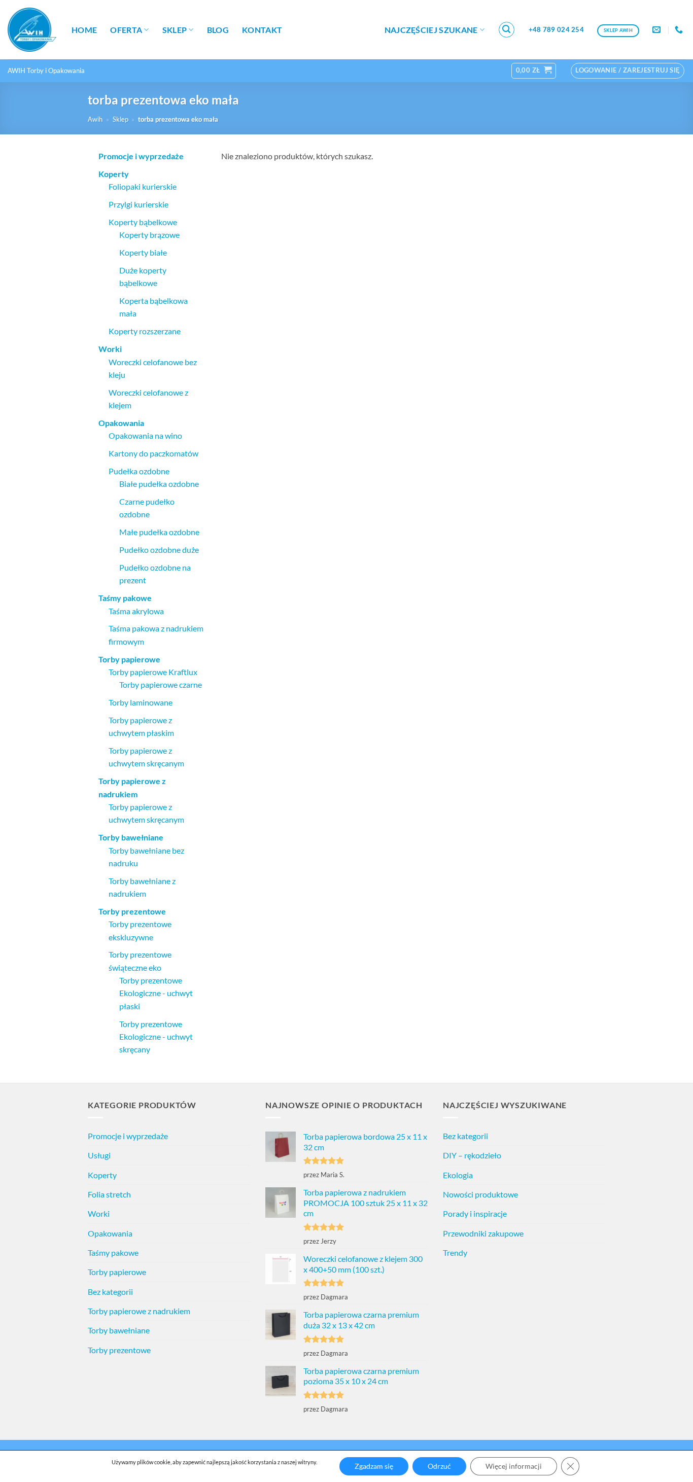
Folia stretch (109, 1194)
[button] (507, 30)
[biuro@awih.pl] (657, 30)
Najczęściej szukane (431, 29)
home (84, 29)
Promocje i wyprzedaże (128, 1136)
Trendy (455, 1252)
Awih (95, 119)
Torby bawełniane (119, 1330)
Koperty (102, 1175)
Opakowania (110, 1233)
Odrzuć (439, 1466)
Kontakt (262, 29)
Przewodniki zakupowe (483, 1233)
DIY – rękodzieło (472, 1155)
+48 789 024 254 (556, 29)
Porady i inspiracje (475, 1213)
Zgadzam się (374, 1466)
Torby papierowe (117, 1272)
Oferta (126, 29)
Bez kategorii (110, 1291)
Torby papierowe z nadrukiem (139, 1311)
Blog (218, 29)
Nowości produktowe (480, 1194)
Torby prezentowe (119, 1350)
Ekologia (458, 1175)
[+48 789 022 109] (680, 30)
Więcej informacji (514, 1466)
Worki (99, 1213)
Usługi (99, 1155)
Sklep (174, 29)
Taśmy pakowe (113, 1252)
